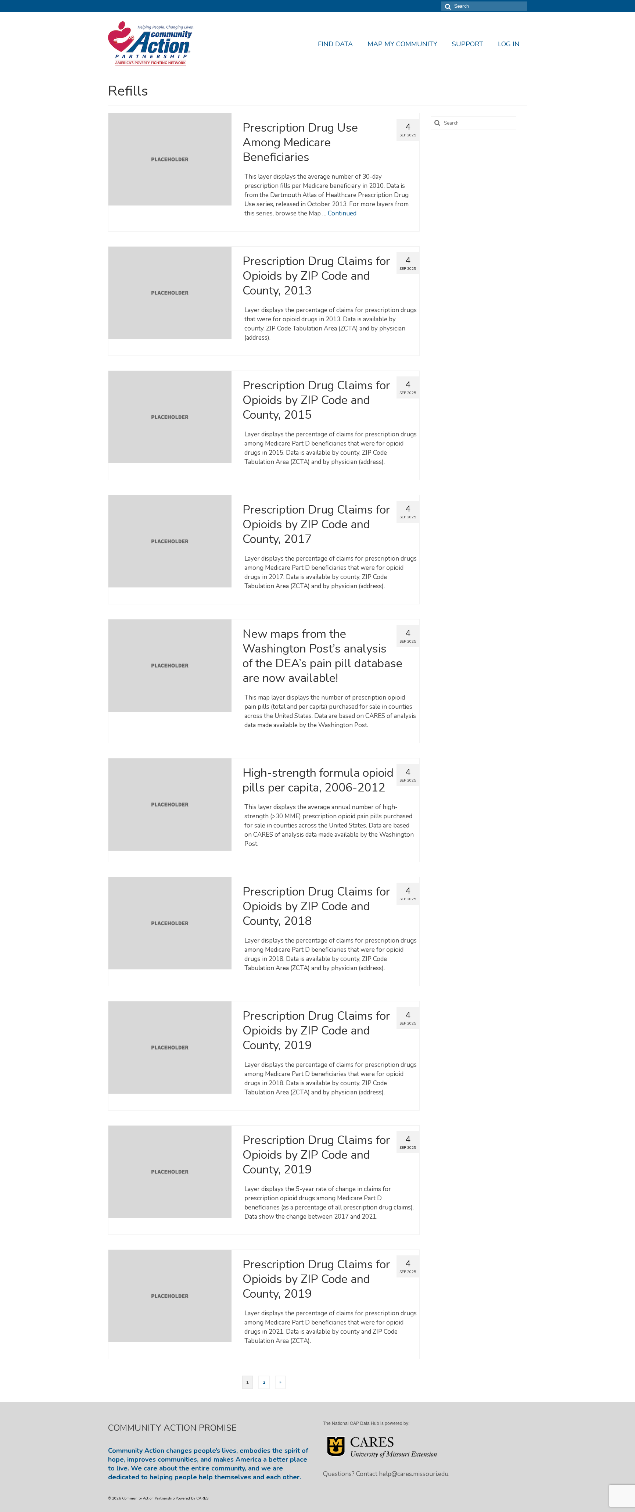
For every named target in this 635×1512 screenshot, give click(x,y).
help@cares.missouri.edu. (414, 1474)
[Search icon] (446, 6)
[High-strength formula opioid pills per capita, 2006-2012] (170, 804)
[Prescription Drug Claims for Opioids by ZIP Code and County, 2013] (170, 292)
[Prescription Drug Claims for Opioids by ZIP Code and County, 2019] (170, 1047)
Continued (342, 213)
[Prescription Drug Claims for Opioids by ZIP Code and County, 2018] (170, 923)
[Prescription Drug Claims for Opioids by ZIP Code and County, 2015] (170, 416)
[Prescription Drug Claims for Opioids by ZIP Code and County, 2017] (170, 541)
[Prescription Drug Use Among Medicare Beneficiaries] (170, 159)
